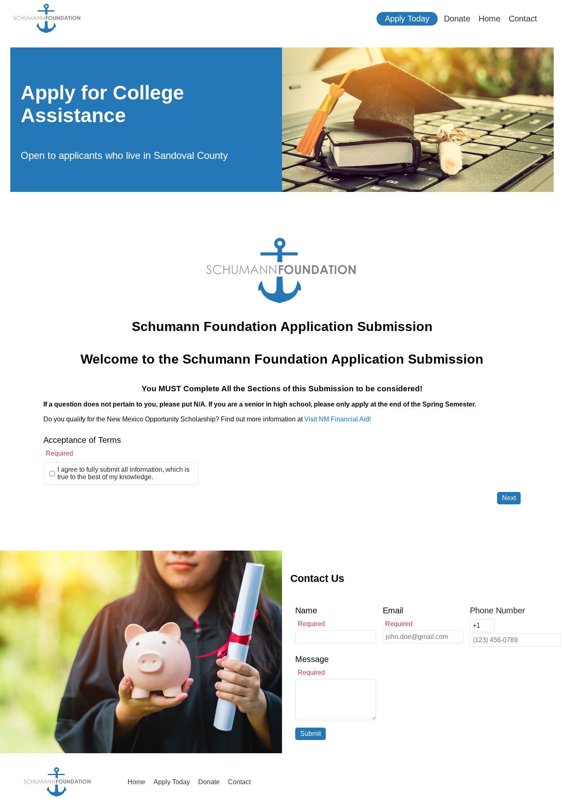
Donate (457, 18)
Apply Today (407, 18)
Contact (523, 18)
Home (489, 18)
